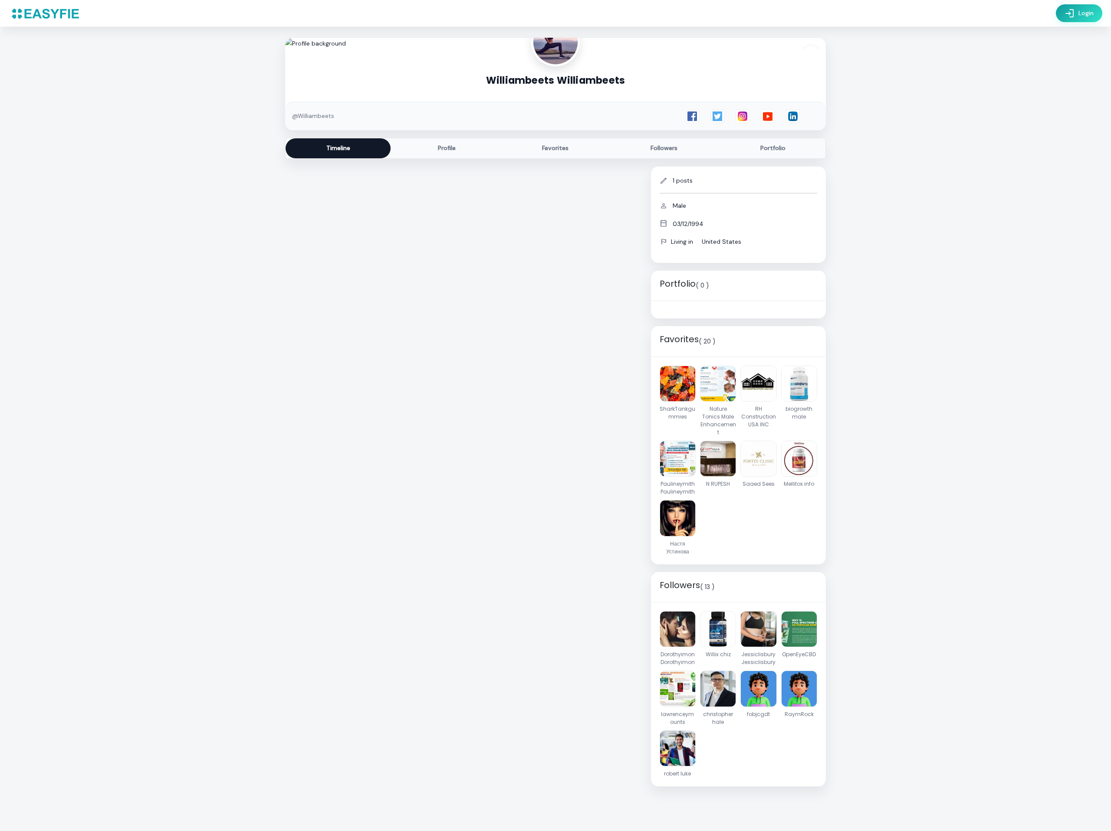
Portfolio (773, 148)
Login (1079, 13)
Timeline (338, 148)
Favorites (555, 148)
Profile (447, 148)
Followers (664, 148)
